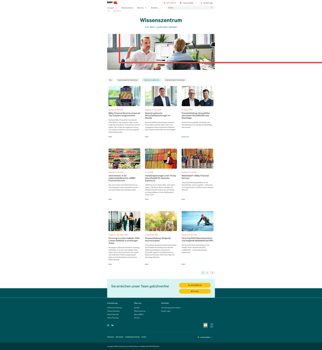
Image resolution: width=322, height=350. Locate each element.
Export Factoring (113, 314)
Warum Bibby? (139, 314)
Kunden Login (208, 3)
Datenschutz (119, 337)
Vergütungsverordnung (132, 337)
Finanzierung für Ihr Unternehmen (128, 80)
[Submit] (211, 8)
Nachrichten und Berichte (151, 80)
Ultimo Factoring (112, 318)
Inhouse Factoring (113, 311)
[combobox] (190, 8)
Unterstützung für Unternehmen (175, 80)
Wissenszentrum (127, 8)
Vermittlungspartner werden (170, 308)
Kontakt (196, 291)
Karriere (137, 318)
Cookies (143, 337)
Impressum (110, 337)
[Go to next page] (212, 273)
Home (108, 11)
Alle (110, 80)
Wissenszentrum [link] (117, 11)
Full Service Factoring (114, 308)
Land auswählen (188, 3)
